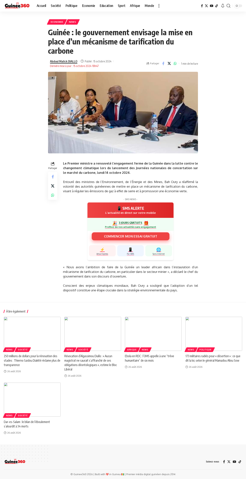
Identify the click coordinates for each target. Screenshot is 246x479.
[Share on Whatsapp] (175, 63)
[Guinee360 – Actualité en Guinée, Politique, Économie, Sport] (15, 461)
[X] (206, 5)
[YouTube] (211, 5)
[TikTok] (216, 5)
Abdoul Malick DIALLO (63, 61)
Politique (205, 350)
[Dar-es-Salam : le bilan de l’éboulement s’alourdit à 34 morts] (32, 400)
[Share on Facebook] (163, 63)
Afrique (132, 350)
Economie (57, 21)
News (72, 21)
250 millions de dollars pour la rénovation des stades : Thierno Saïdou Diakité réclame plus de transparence (32, 360)
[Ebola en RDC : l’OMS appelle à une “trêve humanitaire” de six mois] (153, 334)
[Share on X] (169, 63)
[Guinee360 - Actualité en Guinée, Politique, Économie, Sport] (17, 6)
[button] (159, 6)
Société (23, 350)
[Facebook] (202, 5)
